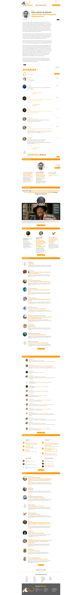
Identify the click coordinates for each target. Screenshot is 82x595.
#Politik (34, 14)
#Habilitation (32, 325)
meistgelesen (27, 439)
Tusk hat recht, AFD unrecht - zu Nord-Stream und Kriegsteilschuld (38, 542)
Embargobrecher (27, 445)
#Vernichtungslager (49, 14)
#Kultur (50, 172)
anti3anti (32, 10)
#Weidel (31, 341)
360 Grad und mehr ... (32, 326)
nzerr (29, 395)
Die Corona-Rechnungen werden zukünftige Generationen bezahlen (28, 175)
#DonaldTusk (50, 540)
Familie (34, 579)
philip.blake (30, 376)
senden (58, 156)
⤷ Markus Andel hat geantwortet (37, 92)
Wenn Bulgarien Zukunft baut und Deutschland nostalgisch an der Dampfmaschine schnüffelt (40, 317)
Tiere (42, 581)
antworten (28, 81)
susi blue (28, 85)
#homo (52, 172)
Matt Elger (30, 404)
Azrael (54, 236)
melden (31, 81)
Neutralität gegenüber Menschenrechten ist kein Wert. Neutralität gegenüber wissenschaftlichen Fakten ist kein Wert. (39, 524)
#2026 (39, 477)
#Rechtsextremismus (37, 280)
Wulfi (29, 556)
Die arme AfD (27, 450)
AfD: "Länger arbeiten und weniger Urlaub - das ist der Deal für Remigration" (54, 240)
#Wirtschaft (30, 288)
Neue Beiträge (26, 258)
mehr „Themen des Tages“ (41, 225)
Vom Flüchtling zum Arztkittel (34, 514)
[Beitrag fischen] (56, 74)
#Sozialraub (32, 496)
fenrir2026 (26, 449)
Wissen (27, 580)
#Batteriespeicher (33, 315)
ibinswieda (29, 261)
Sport (50, 577)
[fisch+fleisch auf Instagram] (42, 570)
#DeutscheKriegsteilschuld (44, 540)
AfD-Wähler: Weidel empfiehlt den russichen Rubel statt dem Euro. (39, 300)
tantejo (30, 360)
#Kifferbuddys (33, 477)
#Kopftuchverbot (35, 307)
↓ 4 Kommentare (34, 105)
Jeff (29, 382)
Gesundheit (43, 579)
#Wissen (37, 172)
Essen (34, 580)
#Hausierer (44, 194)
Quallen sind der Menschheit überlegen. (36, 533)
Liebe (26, 578)
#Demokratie (40, 496)
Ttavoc (29, 287)
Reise (34, 577)
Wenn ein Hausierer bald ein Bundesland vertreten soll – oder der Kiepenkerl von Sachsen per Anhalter (42, 191)
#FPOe (33, 280)
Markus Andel (29, 77)
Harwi (47, 201)
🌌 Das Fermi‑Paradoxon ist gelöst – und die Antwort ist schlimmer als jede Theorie (39, 272)
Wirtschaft (43, 578)
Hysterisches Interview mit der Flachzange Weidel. (38, 343)
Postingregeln (54, 588)
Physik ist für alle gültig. (29, 447)
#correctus (55, 172)
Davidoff (26, 442)
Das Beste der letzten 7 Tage (29, 435)
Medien (50, 578)
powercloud (30, 314)
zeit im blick (27, 460)
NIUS (26, 463)
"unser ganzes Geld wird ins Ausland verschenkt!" (38, 559)
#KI (31, 270)
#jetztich (24, 473)
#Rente (30, 172)
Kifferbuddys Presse (31, 476)
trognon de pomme (31, 324)
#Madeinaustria (35, 288)
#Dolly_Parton (32, 549)
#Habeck (35, 333)
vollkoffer (29, 269)
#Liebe (29, 549)
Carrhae (29, 340)
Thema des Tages (26, 187)
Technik (27, 579)
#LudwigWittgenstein (42, 172)
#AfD (56, 237)
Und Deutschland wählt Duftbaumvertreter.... (37, 334)
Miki (29, 372)
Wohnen (42, 580)
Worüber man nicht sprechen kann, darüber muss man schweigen (40, 175)
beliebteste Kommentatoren (49, 458)
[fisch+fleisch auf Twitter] (40, 570)
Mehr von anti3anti (27, 159)
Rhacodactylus (30, 279)
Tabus (34, 578)
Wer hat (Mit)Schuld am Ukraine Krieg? (36, 506)
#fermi (33, 270)
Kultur (27, 581)
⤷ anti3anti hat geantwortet (36, 104)
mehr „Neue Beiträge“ (41, 348)
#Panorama (30, 488)
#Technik (29, 270)
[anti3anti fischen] (57, 168)
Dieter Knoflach (29, 117)
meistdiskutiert (47, 439)
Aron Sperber (30, 306)
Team (36, 591)
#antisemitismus (25, 239)
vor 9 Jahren (29, 86)
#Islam (31, 307)
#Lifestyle (55, 192)
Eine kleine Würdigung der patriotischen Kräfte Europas (39, 281)
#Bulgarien (38, 315)
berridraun (30, 428)
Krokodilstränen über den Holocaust (31, 443)
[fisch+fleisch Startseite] (41, 3)
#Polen (39, 14)
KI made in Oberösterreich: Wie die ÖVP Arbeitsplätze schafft (39, 290)
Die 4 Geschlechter (52, 173)
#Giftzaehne (32, 262)
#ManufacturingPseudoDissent (35, 540)
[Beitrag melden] (57, 67)
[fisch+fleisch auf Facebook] (37, 570)
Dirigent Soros (26, 241)
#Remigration (53, 237)
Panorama (43, 577)
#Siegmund (38, 194)
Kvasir (29, 332)
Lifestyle (34, 581)
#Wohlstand (36, 341)
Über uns (37, 588)
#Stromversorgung (42, 315)
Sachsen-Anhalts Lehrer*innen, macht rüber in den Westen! (51, 450)
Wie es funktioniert (39, 589)
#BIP (31, 172)
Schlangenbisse (31, 264)
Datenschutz (46, 589)
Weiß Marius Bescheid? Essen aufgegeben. (42, 382)
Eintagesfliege (30, 530)
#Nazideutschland (37, 16)
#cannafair (37, 477)
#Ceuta (27, 238)
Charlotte (28, 108)
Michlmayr (29, 487)
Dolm (29, 520)
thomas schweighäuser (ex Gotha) (28, 236)
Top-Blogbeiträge (26, 228)
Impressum (46, 588)
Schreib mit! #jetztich (56, 5)
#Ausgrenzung (36, 496)
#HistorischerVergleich (39, 238)
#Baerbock (32, 333)
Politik (27, 577)
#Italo (32, 488)
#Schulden (27, 172)
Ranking (45, 591)
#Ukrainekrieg (40, 237)
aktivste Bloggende (28, 458)
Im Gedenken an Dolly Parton (40, 386)
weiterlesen (28, 182)
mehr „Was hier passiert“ (41, 432)
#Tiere (29, 262)
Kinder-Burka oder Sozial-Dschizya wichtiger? (37, 308)
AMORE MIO (38, 360)
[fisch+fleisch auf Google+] (45, 570)
